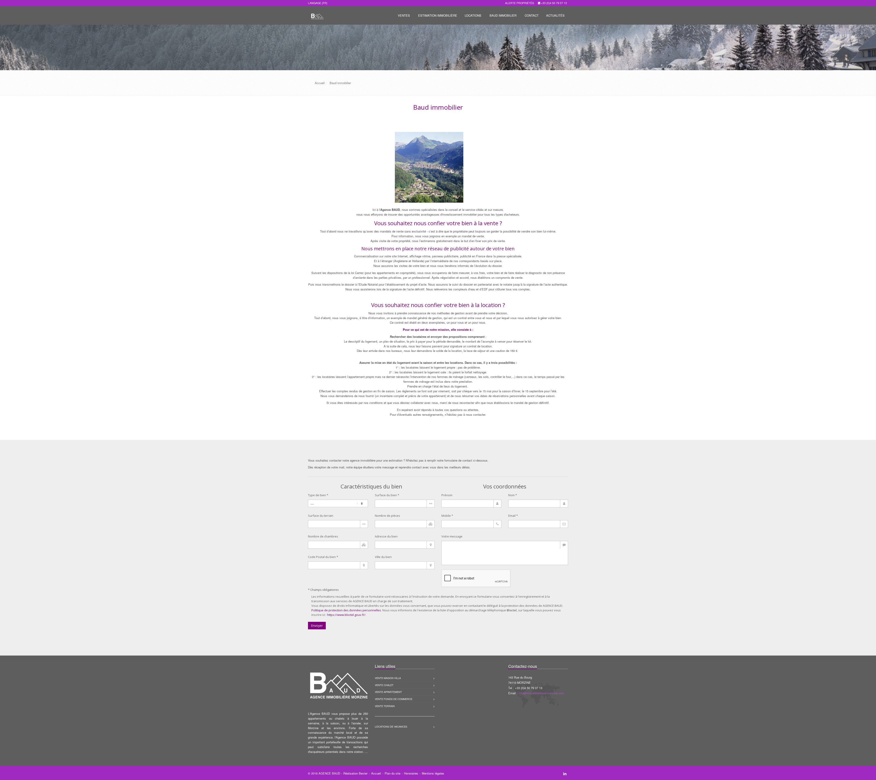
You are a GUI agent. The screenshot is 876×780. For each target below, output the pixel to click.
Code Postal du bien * (323, 557)
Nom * (512, 495)
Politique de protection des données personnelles (346, 610)
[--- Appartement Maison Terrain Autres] (338, 503)
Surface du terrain (320, 516)
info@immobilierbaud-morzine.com (541, 693)
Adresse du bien (386, 536)
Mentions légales (433, 773)
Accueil (376, 773)
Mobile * (447, 516)
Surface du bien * (387, 495)
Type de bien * (318, 495)
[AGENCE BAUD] (316, 14)
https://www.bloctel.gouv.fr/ (346, 615)
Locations (473, 15)
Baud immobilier (503, 15)
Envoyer (317, 625)
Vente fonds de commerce (393, 699)
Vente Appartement (388, 692)
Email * (513, 516)
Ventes (404, 15)
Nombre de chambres (323, 536)
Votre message (451, 536)
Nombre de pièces (387, 516)
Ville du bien (383, 557)
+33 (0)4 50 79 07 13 (554, 3)
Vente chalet (384, 685)
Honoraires (411, 773)
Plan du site (392, 773)
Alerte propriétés (519, 3)
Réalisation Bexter (355, 773)
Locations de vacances (391, 726)
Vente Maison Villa (388, 678)
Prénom (446, 495)
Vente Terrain (385, 706)
